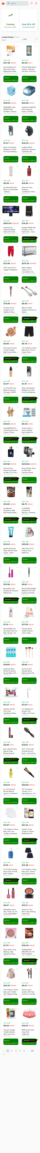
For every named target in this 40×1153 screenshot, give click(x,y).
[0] (31, 3)
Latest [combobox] (25, 39)
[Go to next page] (3, 1054)
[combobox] (15, 3)
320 (32, 1051)
